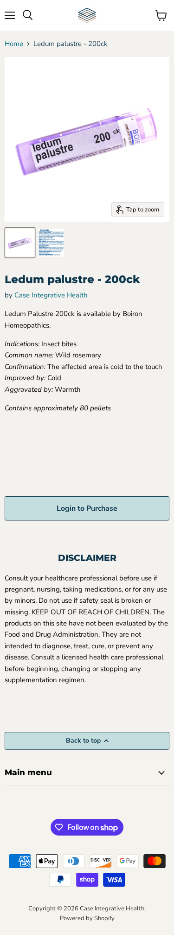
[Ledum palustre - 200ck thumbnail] (20, 242)
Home (14, 44)
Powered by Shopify (87, 918)
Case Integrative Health (51, 295)
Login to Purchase (87, 508)
